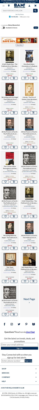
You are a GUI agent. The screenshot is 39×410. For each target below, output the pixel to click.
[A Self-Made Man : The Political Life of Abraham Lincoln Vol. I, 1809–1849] (29, 193)
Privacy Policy (24, 397)
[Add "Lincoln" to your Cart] (33, 112)
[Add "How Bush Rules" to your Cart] (33, 78)
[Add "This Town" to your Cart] (14, 281)
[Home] (19, 6)
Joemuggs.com (23, 395)
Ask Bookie (14, 16)
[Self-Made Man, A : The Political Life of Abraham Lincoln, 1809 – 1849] (29, 259)
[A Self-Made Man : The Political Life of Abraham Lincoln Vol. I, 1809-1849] (9, 56)
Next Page (29, 300)
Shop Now (20, 45)
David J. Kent (28, 102)
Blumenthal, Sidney (10, 270)
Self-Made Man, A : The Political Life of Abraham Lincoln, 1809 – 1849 (29, 268)
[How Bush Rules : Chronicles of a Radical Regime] (29, 56)
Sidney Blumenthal (10, 69)
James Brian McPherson (10, 171)
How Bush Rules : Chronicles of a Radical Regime (29, 65)
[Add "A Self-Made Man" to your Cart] (14, 78)
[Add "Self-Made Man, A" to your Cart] (33, 281)
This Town (9, 267)
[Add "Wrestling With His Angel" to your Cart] (14, 248)
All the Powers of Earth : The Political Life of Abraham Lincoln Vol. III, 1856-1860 (10, 133)
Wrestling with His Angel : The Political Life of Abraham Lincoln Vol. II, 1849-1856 (10, 98)
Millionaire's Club (24, 17)
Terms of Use (33, 395)
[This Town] (10, 259)
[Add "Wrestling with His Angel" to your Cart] (14, 112)
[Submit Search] (35, 10)
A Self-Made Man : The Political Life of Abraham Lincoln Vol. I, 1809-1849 (9, 65)
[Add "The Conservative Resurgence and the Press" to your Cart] (14, 182)
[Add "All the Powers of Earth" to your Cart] (14, 147)
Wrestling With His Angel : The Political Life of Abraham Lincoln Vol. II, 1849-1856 (10, 237)
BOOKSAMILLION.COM (9, 395)
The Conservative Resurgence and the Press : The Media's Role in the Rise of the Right (10, 167)
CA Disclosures (14, 397)
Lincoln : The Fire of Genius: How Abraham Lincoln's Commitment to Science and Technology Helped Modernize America (29, 98)
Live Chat (30, 332)
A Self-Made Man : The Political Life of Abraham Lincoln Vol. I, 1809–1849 (29, 202)
